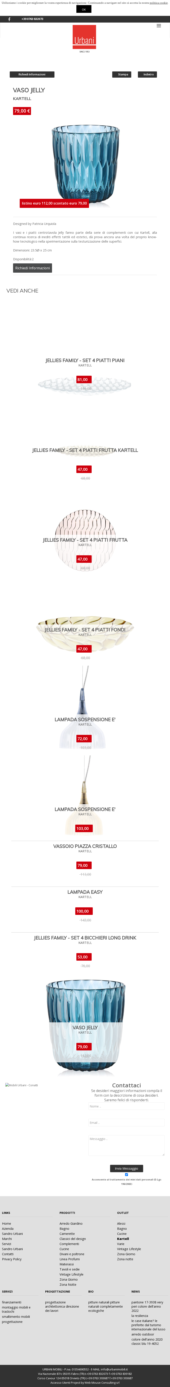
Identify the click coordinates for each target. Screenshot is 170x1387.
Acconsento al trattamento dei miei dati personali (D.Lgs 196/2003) (126, 1182)
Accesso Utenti (60, 1383)
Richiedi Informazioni (32, 74)
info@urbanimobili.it (114, 1369)
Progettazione (57, 1291)
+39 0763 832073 (32, 19)
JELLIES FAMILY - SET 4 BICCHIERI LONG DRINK (85, 938)
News (135, 1291)
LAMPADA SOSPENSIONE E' (85, 719)
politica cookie (159, 2)
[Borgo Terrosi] (85, 25)
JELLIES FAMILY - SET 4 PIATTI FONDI (85, 629)
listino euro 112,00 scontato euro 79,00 (54, 203)
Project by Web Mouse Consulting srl (95, 1383)
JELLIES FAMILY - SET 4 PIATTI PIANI (85, 360)
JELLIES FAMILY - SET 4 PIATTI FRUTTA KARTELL (85, 450)
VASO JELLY (85, 1027)
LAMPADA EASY (85, 892)
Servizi (7, 1291)
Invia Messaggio (126, 1168)
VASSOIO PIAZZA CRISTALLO (85, 846)
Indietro (148, 74)
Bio (91, 1291)
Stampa (123, 74)
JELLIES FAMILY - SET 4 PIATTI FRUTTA (85, 540)
